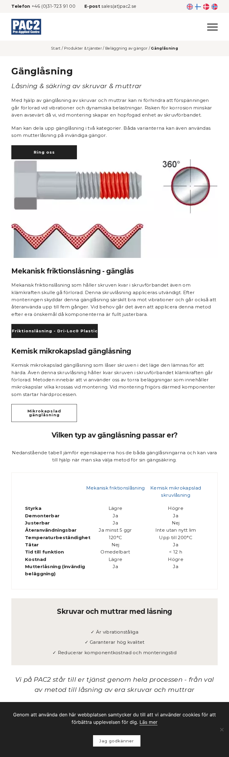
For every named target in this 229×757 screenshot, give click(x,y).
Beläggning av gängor (126, 48)
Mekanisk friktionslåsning (115, 488)
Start (56, 48)
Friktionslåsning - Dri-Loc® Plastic (55, 330)
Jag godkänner (116, 740)
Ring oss (44, 152)
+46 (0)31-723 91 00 (53, 6)
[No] (222, 729)
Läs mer (148, 722)
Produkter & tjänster (83, 48)
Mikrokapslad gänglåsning (44, 413)
